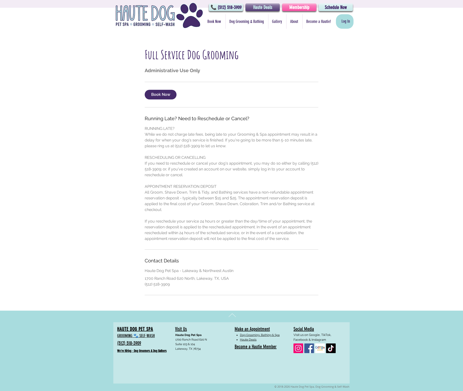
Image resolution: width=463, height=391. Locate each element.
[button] (246, 21)
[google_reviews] (320, 348)
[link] (161, 94)
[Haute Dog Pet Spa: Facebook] (309, 348)
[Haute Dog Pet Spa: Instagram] (298, 348)
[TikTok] (331, 348)
